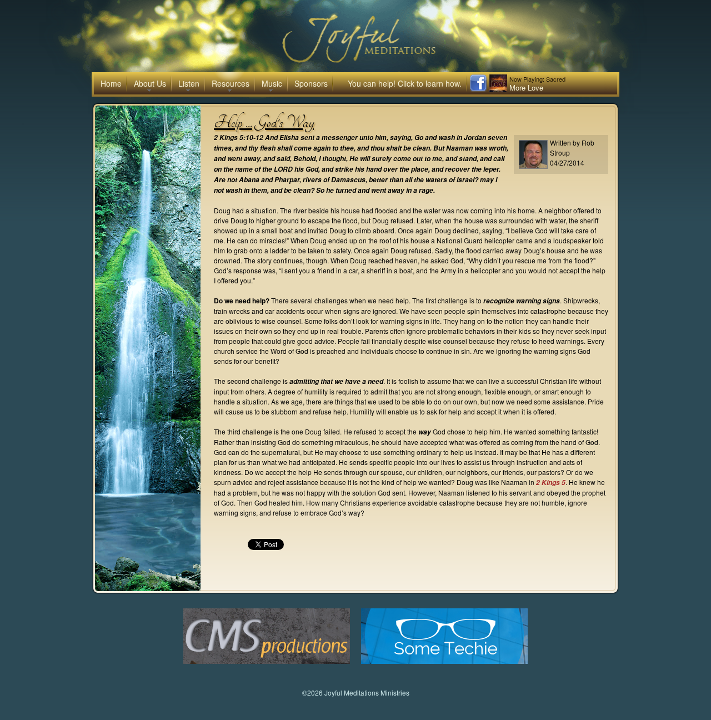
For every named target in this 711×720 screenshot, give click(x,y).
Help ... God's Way (264, 122)
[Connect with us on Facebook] (478, 89)
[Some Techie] (444, 661)
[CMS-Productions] (266, 661)
